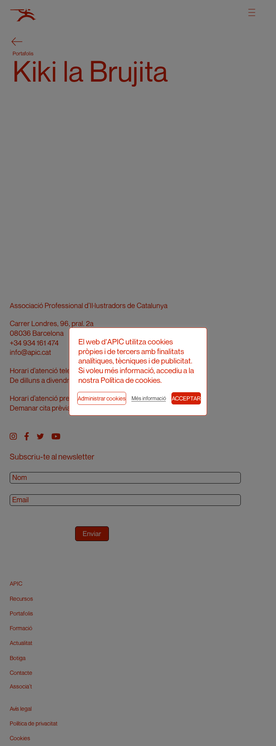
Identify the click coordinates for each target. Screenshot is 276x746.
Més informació (149, 398)
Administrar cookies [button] (102, 398)
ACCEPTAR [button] (186, 398)
